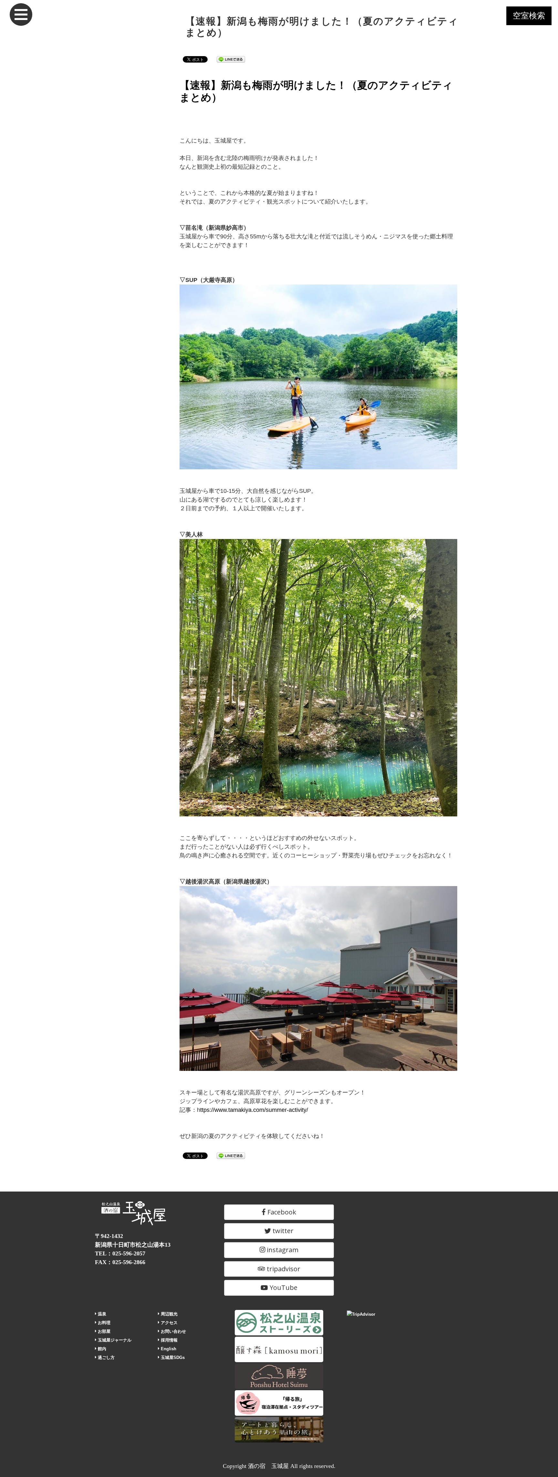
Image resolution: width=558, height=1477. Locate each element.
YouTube (282, 1287)
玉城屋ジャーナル (114, 1340)
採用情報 (169, 1340)
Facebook (281, 1212)
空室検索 (529, 15)
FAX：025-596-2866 (120, 1262)
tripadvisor (282, 1268)
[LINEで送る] (231, 59)
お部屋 (103, 1331)
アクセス (169, 1322)
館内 (101, 1348)
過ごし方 (106, 1357)
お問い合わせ (173, 1331)
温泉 (101, 1314)
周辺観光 (169, 1314)
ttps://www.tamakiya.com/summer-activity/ (254, 1110)
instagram (281, 1249)
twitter (282, 1230)
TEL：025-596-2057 (120, 1253)
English (168, 1348)
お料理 (103, 1322)
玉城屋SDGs (172, 1357)
